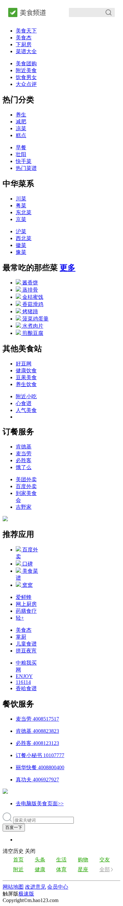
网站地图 (13, 887)
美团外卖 (26, 479)
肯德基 (23, 446)
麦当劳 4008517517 (37, 719)
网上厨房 (26, 604)
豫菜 (21, 252)
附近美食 (26, 70)
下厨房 (23, 44)
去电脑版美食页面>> (40, 803)
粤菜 (21, 205)
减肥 (21, 121)
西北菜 (23, 238)
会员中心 (57, 887)
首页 (18, 859)
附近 (18, 869)
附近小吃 (26, 396)
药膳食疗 (26, 611)
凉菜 (21, 128)
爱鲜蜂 (23, 597)
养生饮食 (26, 384)
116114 (23, 682)
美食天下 (26, 30)
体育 (61, 869)
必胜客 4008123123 (37, 743)
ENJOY (24, 676)
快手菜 (23, 161)
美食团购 (26, 63)
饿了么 (23, 467)
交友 (104, 859)
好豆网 (23, 363)
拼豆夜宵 (26, 650)
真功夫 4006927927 (37, 779)
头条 (40, 859)
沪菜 (21, 231)
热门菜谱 (26, 168)
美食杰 (23, 37)
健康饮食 (26, 370)
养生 (21, 114)
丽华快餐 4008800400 (40, 767)
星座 (83, 869)
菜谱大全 (26, 51)
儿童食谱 (26, 644)
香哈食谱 (26, 688)
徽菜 (21, 245)
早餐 (21, 147)
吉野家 (23, 507)
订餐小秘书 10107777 (40, 755)
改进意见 (35, 887)
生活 (61, 859)
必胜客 (23, 460)
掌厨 (21, 637)
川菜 (21, 198)
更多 (67, 267)
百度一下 (13, 827)
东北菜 (23, 212)
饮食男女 (26, 77)
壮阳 (21, 154)
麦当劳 (23, 453)
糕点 (21, 135)
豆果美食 (26, 377)
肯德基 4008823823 (37, 731)
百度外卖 (26, 486)
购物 (83, 859)
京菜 (21, 219)
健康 (40, 869)
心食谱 (23, 403)
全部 (104, 869)
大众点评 (26, 84)
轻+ (20, 618)
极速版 (26, 893)
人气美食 (26, 410)
